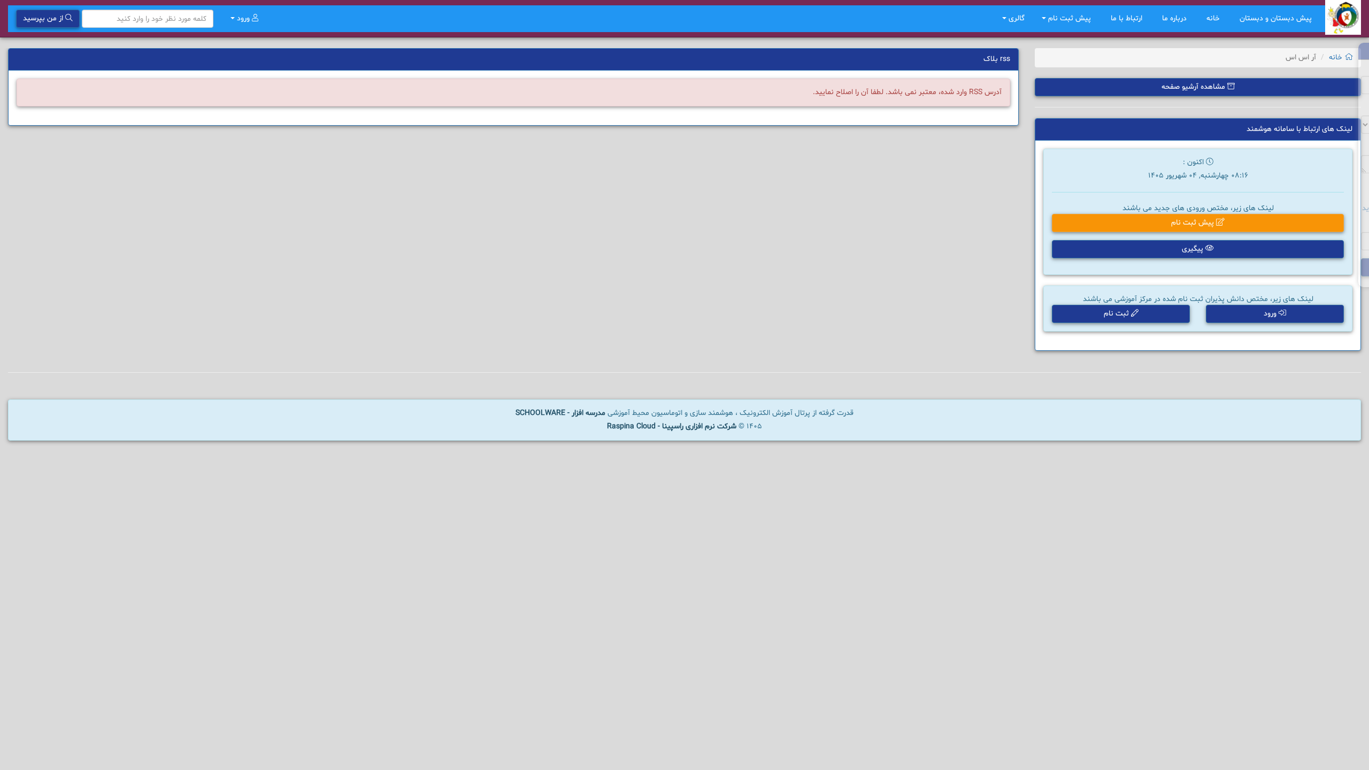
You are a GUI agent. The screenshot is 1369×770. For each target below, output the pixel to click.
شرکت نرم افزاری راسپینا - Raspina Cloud (671, 426)
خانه (1214, 18)
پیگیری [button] (1193, 249)
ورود (243, 18)
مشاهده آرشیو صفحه (1194, 87)
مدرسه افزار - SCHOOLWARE (560, 413)
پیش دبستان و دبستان (1276, 18)
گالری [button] (1015, 18)
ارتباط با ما (1127, 18)
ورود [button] (1271, 314)
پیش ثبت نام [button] (1069, 18)
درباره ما (1175, 18)
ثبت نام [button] (1117, 314)
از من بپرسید (44, 18)
